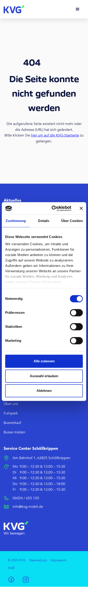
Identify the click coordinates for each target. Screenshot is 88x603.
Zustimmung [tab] (16, 221)
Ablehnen (44, 391)
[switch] (76, 312)
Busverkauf (12, 422)
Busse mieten (14, 432)
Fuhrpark (11, 413)
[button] (77, 9)
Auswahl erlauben (44, 376)
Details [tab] (43, 221)
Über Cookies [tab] (72, 221)
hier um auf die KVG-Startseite (55, 135)
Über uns (11, 403)
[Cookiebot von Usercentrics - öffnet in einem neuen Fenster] (53, 208)
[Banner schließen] (81, 208)
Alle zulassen (44, 361)
